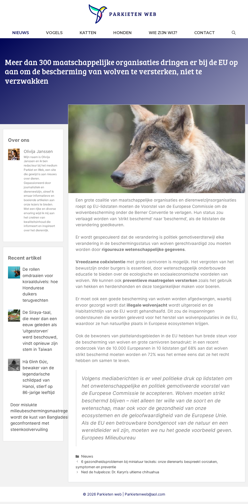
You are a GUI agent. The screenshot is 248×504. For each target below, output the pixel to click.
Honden (122, 32)
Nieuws (20, 32)
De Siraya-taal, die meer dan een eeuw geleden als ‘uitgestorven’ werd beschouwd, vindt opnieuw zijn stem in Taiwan (40, 331)
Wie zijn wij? (163, 32)
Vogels (54, 32)
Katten (88, 32)
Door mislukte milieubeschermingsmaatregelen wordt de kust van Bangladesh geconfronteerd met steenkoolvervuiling (42, 417)
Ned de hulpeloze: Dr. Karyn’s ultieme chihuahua (120, 472)
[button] (233, 32)
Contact (204, 32)
